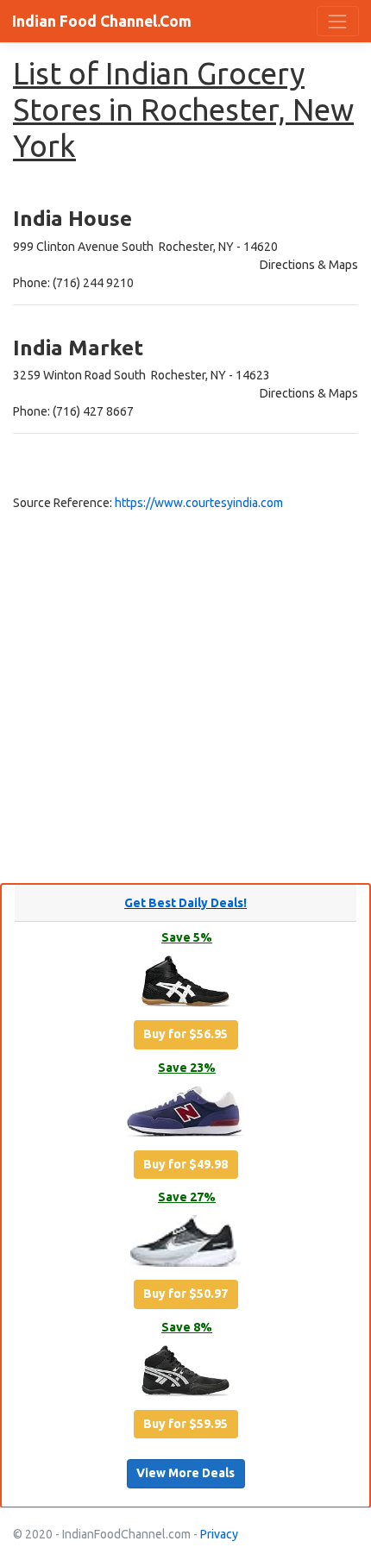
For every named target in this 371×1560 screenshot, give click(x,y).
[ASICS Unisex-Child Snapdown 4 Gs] (185, 1374)
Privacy (219, 1534)
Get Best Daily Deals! (185, 903)
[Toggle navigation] (338, 21)
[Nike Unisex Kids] (186, 1244)
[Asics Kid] (185, 985)
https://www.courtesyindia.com (199, 503)
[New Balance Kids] (185, 1114)
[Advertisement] (185, 697)
